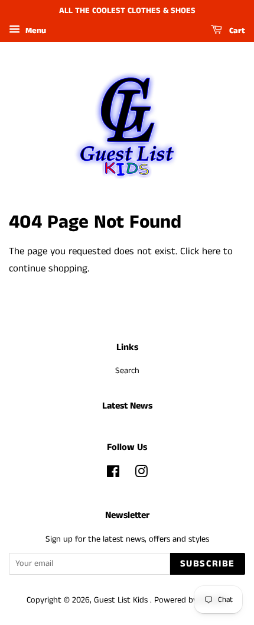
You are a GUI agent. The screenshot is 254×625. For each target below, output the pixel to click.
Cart (236, 31)
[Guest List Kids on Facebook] (113, 474)
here (211, 251)
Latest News (127, 406)
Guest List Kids (122, 600)
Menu (34, 31)
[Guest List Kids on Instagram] (141, 474)
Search (127, 371)
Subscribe (207, 564)
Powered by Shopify (190, 600)
